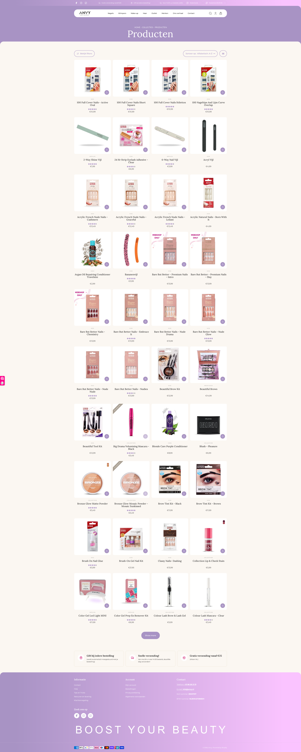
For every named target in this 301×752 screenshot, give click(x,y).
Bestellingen (130, 689)
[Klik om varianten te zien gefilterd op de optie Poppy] (224, 523)
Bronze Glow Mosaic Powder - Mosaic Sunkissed (131, 505)
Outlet (154, 13)
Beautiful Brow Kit (170, 389)
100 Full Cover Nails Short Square (131, 103)
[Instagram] (81, 3)
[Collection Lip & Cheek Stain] (208, 536)
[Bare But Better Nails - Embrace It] (131, 307)
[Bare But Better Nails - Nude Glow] (208, 307)
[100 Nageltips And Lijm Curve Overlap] (208, 78)
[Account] (215, 13)
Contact (191, 13)
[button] (210, 13)
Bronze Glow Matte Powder (92, 503)
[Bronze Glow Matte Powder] (92, 479)
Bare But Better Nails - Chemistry (92, 333)
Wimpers (122, 13)
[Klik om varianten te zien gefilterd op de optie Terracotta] (108, 464)
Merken (165, 13)
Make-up (134, 13)
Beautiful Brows (208, 389)
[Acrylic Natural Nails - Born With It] (208, 192)
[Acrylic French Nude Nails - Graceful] (131, 192)
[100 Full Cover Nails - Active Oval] (92, 78)
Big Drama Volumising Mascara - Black (131, 447)
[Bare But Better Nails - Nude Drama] (170, 307)
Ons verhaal (178, 13)
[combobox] (193, 3)
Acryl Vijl (208, 159)
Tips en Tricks (79, 693)
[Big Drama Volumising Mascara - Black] (131, 422)
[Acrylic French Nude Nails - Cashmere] (92, 192)
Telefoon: (186, 684)
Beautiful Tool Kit (92, 446)
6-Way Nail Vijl (170, 159)
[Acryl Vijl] (208, 135)
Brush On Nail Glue (92, 560)
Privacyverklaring (132, 693)
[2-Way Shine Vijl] (92, 135)
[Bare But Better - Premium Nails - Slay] (208, 250)
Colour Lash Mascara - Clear (208, 615)
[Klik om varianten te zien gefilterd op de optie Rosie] (224, 521)
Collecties (147, 27)
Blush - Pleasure (208, 446)
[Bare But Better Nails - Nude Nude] (92, 364)
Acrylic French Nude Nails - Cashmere (92, 218)
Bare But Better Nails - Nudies (131, 389)
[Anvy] (85, 13)
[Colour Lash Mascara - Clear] (208, 591)
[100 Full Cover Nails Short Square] (131, 78)
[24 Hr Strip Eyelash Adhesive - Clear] (131, 135)
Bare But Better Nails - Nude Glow (208, 333)
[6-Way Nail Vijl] (170, 135)
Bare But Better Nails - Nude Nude (92, 390)
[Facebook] (76, 3)
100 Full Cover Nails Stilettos (170, 102)
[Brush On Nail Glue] (92, 536)
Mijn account (130, 685)
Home (137, 27)
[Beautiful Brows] (208, 364)
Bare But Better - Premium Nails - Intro (170, 275)
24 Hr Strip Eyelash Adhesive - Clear (131, 161)
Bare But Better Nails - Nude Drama (170, 333)
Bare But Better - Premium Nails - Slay (208, 275)
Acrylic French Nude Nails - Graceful (131, 218)
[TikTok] (85, 3)
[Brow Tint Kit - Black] (170, 479)
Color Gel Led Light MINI (92, 615)
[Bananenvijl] (131, 250)
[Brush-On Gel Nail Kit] (131, 536)
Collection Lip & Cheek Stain (208, 560)
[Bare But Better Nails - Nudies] (131, 364)
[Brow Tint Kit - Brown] (208, 479)
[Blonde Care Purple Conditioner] (170, 422)
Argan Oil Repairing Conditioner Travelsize (92, 275)
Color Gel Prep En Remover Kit (131, 615)
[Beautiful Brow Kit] (170, 364)
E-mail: (185, 689)
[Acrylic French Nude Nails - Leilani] (170, 192)
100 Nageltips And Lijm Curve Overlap (208, 103)
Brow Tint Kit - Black (169, 503)
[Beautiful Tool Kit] (92, 422)
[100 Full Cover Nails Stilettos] (170, 78)
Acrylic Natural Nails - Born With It (208, 218)
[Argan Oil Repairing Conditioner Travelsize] (92, 250)
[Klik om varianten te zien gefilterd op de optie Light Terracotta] (108, 466)
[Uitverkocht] (145, 436)
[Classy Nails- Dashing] (170, 536)
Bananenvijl (131, 274)
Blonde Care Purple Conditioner (170, 446)
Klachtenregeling (81, 700)
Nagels (111, 13)
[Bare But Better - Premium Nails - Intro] (170, 250)
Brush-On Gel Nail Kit (131, 560)
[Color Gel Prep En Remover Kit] (131, 591)
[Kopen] (106, 92)
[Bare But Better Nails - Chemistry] (92, 307)
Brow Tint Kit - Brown (208, 503)
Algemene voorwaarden (135, 697)
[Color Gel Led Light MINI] (92, 591)
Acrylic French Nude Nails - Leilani (170, 218)
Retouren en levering (82, 697)
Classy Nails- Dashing (170, 560)
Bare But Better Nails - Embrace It (131, 333)
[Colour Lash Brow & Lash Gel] (170, 591)
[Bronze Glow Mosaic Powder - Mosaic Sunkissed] (131, 479)
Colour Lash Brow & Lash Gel (170, 615)
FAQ (76, 689)
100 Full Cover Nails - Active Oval (92, 103)
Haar (145, 13)
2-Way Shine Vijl (92, 159)
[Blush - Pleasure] (208, 422)
